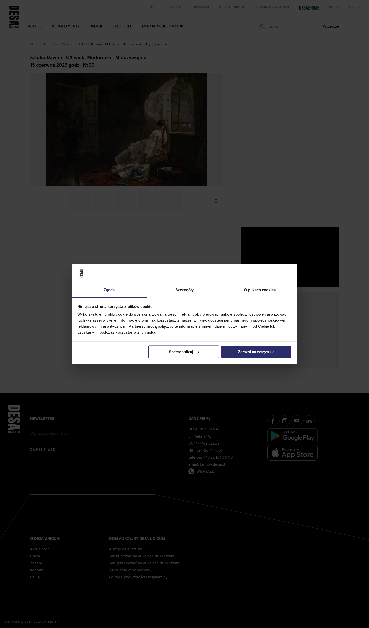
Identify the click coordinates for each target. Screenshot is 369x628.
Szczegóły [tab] (184, 290)
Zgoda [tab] (109, 290)
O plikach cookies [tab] (260, 290)
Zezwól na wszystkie (256, 352)
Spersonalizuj (181, 352)
